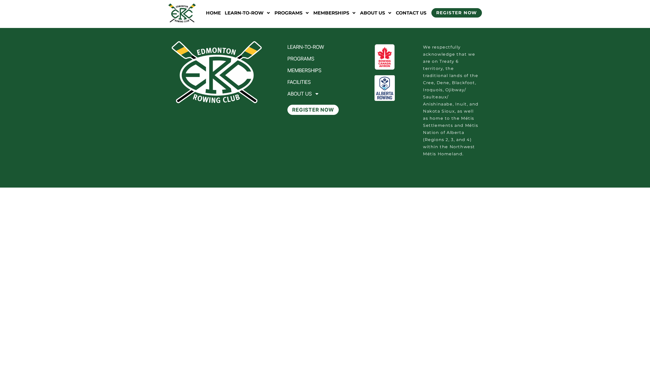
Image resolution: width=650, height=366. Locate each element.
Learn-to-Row (244, 13)
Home (213, 13)
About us (299, 94)
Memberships (331, 13)
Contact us (411, 13)
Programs (288, 13)
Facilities (299, 82)
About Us (372, 13)
